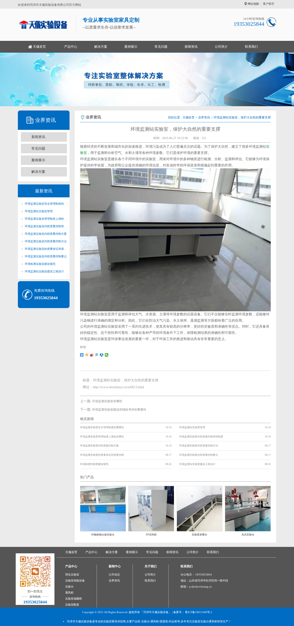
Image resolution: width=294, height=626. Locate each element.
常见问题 (161, 46)
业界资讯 (204, 117)
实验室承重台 (199, 534)
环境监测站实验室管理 (39, 211)
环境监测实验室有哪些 (107, 401)
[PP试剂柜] (151, 508)
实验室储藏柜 (73, 598)
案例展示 (130, 46)
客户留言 (268, 3)
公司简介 (221, 46)
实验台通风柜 (208, 621)
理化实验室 (72, 574)
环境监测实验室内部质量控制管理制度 (46, 226)
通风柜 (69, 592)
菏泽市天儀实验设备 (79, 621)
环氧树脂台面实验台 (103, 534)
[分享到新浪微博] (92, 355)
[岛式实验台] (248, 508)
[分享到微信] (106, 355)
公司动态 (114, 574)
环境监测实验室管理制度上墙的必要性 (46, 218)
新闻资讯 (191, 46)
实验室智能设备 (75, 580)
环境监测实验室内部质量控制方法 (46, 241)
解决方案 (100, 46)
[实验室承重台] (199, 508)
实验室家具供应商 (114, 621)
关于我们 (151, 566)
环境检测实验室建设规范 (40, 263)
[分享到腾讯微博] (97, 355)
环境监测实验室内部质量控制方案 (46, 233)
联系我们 (251, 46)
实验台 (69, 586)
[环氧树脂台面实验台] (103, 508)
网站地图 (253, 3)
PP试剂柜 (151, 534)
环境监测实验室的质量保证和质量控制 (46, 248)
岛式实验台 (247, 534)
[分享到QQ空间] (87, 355)
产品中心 (70, 46)
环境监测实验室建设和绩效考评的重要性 (119, 409)
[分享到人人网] (102, 355)
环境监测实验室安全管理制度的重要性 (46, 203)
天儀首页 (39, 46)
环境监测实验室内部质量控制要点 (46, 256)
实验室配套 (72, 604)
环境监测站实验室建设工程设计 (44, 271)
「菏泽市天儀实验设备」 (156, 612)
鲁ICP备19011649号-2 (198, 612)
